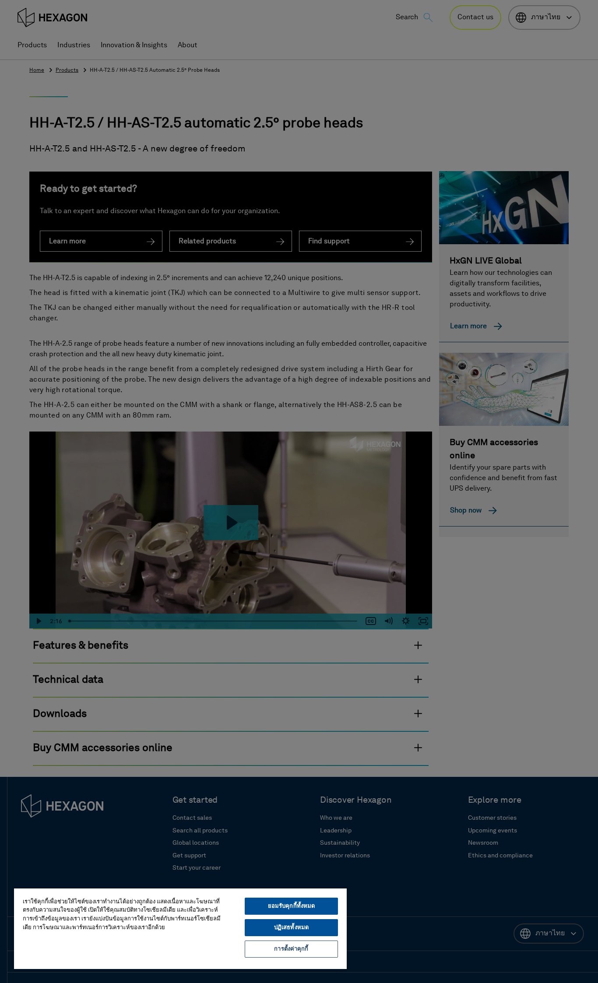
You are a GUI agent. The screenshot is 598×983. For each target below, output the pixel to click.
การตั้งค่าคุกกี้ (291, 949)
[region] (180, 928)
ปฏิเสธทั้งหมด (291, 927)
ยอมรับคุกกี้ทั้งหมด (291, 906)
